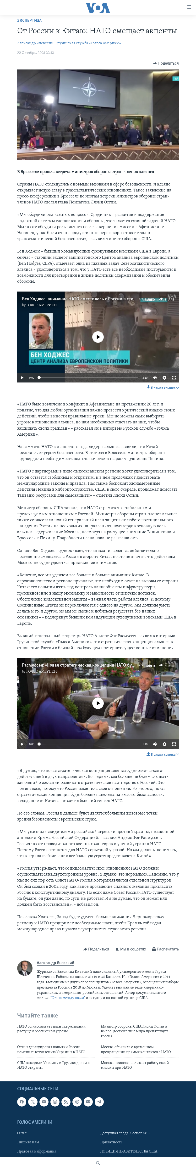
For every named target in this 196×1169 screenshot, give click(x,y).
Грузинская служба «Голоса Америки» (88, 43)
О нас (22, 1133)
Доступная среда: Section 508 (125, 1133)
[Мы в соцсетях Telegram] (99, 1101)
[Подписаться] (88, 1101)
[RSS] (66, 1101)
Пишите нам (28, 1142)
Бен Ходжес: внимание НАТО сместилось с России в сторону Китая (89, 299)
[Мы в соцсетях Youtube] (44, 1101)
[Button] (166, 63)
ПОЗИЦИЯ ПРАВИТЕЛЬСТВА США (128, 1151)
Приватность (111, 1142)
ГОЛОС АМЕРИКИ (41, 305)
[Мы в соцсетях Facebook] (21, 1101)
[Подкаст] (77, 1101)
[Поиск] (98, 1163)
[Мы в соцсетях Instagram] (55, 1101)
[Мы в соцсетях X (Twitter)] (32, 1101)
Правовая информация (36, 1151)
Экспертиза (29, 21)
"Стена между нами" (67, 998)
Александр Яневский (35, 43)
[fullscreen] (174, 377)
